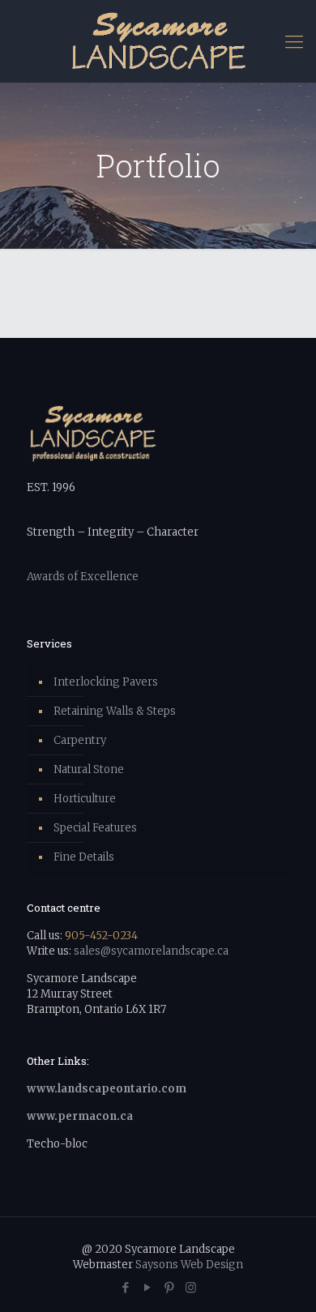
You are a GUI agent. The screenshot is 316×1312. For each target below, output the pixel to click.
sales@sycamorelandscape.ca (151, 951)
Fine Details (83, 857)
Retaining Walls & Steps (114, 711)
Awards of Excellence (83, 576)
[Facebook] (125, 1287)
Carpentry (79, 740)
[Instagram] (190, 1287)
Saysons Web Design (189, 1264)
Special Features (95, 828)
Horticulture (84, 799)
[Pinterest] (168, 1287)
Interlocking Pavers (105, 682)
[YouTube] (147, 1287)
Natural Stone (88, 769)
